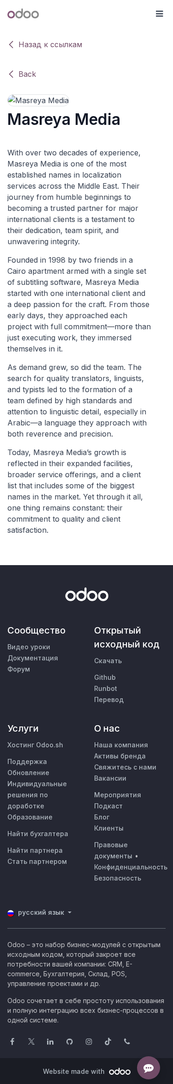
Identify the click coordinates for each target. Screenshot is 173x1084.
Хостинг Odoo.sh (35, 745)
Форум (18, 669)
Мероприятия (117, 795)
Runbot (105, 688)
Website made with (75, 1071)
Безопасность (117, 878)
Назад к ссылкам (50, 44)
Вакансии (110, 778)
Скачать (108, 661)
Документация (32, 658)
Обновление (28, 772)
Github (105, 677)
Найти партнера (35, 850)
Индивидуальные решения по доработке (37, 795)
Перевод (109, 699)
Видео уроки (28, 647)
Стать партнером (37, 861)
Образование (30, 817)
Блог (101, 817)
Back (27, 74)
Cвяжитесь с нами (125, 767)
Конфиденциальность (130, 867)
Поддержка (27, 761)
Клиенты (109, 828)
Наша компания (121, 745)
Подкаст (108, 806)
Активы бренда (120, 756)
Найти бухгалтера (37, 834)
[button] (159, 14)
